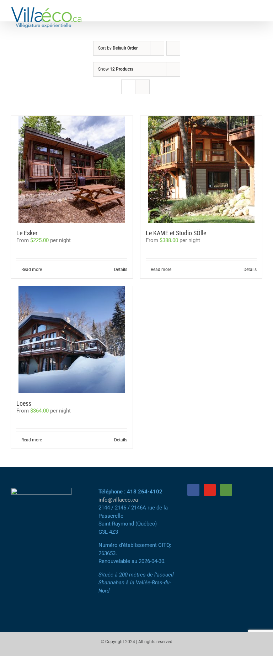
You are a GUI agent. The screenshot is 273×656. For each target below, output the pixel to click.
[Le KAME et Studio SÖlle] (201, 169)
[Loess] (72, 339)
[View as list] (142, 87)
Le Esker (26, 233)
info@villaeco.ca (118, 500)
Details (120, 269)
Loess (23, 403)
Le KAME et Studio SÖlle (176, 233)
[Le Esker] (72, 169)
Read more (31, 269)
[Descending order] (173, 48)
